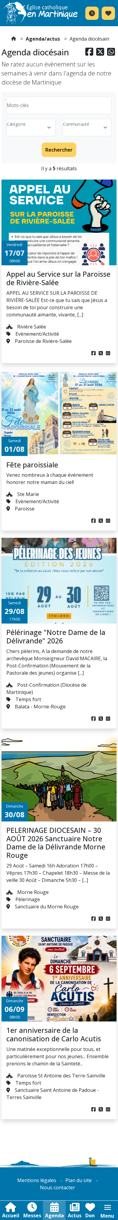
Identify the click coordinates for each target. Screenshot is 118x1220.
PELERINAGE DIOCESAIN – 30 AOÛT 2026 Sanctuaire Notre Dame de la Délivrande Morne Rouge (55, 842)
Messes (32, 1215)
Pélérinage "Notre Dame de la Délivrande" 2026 (55, 636)
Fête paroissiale (32, 465)
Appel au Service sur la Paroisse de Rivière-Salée (58, 278)
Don (90, 1215)
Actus (74, 1215)
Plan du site (78, 1180)
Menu (107, 1215)
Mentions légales (36, 1180)
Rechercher (59, 149)
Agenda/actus (43, 38)
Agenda (54, 1215)
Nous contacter (57, 1187)
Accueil (10, 1215)
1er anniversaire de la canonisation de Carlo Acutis (53, 1034)
